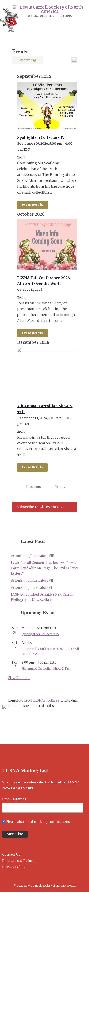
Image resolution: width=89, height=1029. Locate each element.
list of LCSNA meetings (41, 700)
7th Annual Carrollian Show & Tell (46, 668)
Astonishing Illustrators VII (32, 580)
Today (60, 486)
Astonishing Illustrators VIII (32, 556)
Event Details (32, 205)
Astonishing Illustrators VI (31, 588)
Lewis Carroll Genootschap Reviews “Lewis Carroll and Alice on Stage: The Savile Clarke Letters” (45, 568)
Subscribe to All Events (37, 507)
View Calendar (19, 678)
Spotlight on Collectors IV (41, 137)
